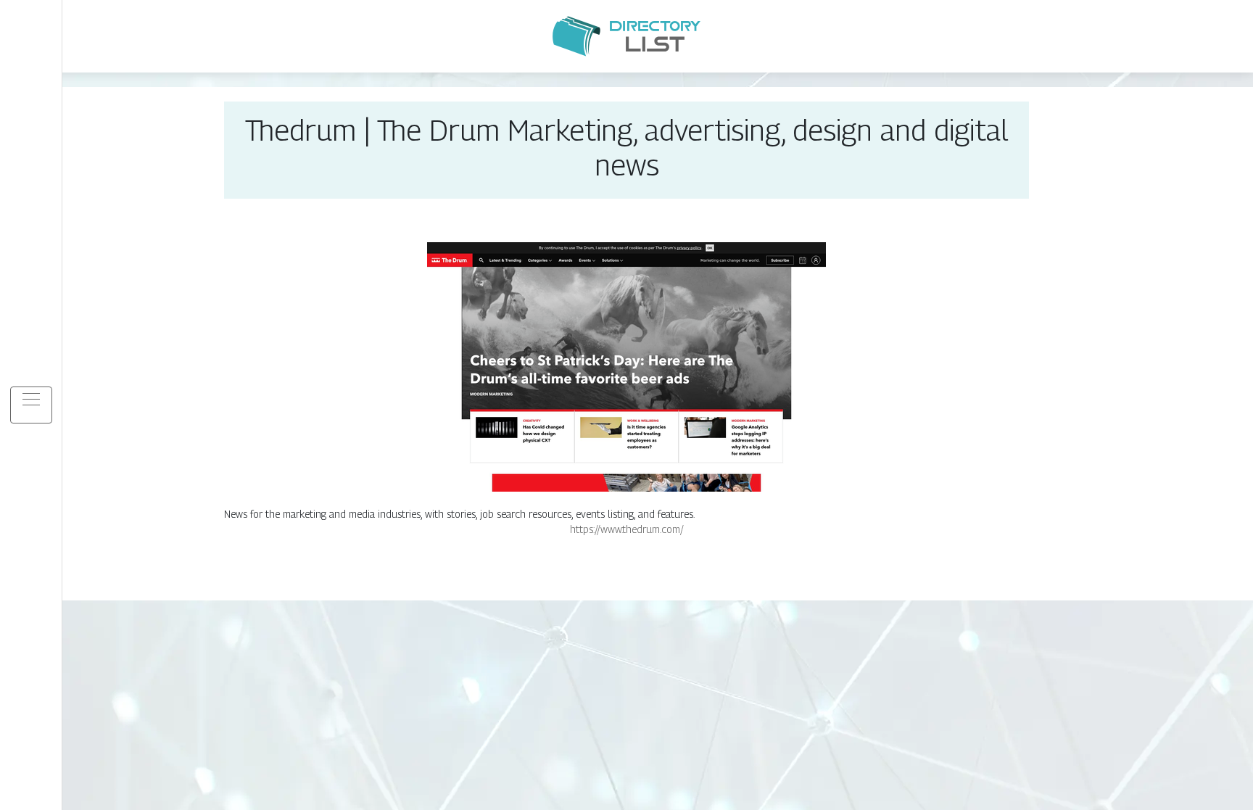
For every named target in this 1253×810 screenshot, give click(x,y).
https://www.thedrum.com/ (627, 529)
